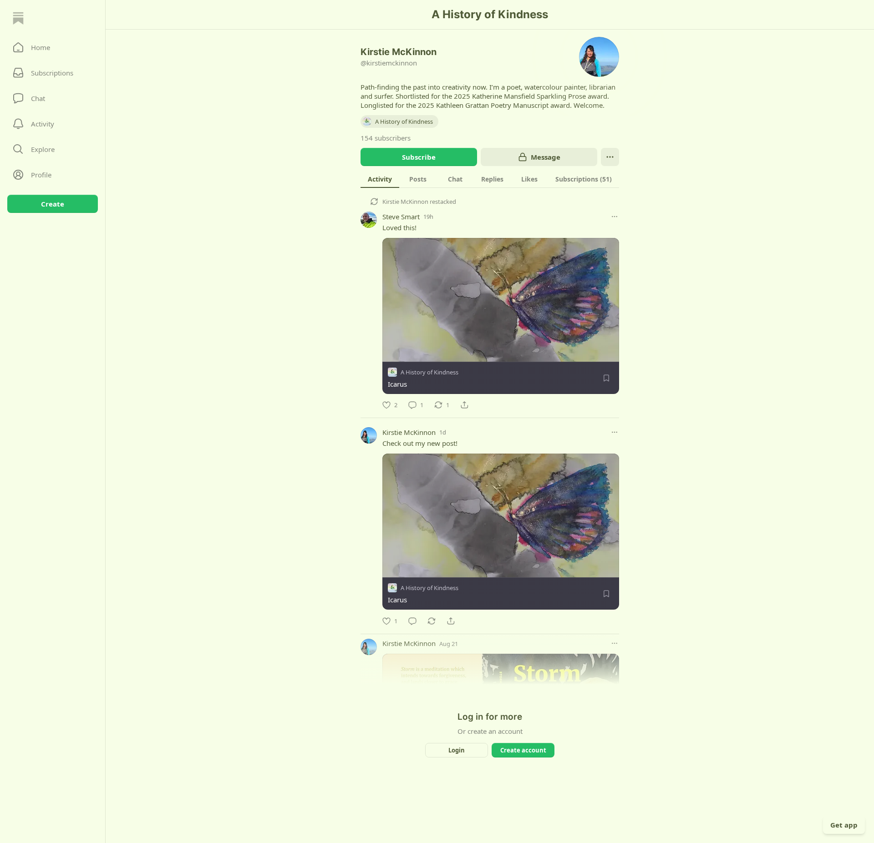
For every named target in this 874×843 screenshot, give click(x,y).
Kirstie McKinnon (405, 201)
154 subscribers (386, 137)
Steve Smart (401, 216)
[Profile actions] (610, 157)
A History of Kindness (429, 372)
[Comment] (412, 621)
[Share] (464, 405)
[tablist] (490, 179)
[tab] (380, 179)
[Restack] (431, 621)
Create (52, 203)
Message (545, 157)
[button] (52, 47)
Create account (523, 750)
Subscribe (419, 157)
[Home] (18, 18)
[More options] (614, 216)
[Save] (606, 378)
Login (456, 750)
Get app (844, 824)
